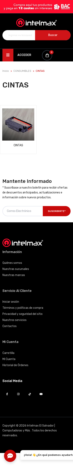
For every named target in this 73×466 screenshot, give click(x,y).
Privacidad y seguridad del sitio (22, 314)
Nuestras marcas (13, 275)
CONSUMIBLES (22, 70)
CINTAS (18, 145)
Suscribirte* (56, 211)
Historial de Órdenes (15, 365)
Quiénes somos (12, 263)
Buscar (52, 35)
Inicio (5, 70)
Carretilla (8, 353)
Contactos (9, 326)
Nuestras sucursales (15, 269)
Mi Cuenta (8, 359)
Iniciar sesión (10, 301)
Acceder (24, 55)
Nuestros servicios (14, 320)
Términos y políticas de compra (22, 308)
